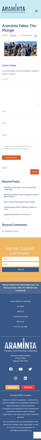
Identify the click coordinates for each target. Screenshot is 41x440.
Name (4, 111)
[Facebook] (10, 369)
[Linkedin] (25, 378)
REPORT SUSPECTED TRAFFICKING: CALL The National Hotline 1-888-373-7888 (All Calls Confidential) (21, 288)
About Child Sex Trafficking (20, 301)
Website (4, 135)
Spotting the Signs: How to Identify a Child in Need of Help (21, 196)
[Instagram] (15, 378)
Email (4, 123)
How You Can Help (20, 327)
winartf (5, 35)
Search (4, 168)
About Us (20, 311)
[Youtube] (20, 369)
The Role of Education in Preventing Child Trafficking (20, 188)
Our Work (20, 306)
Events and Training (20, 316)
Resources (20, 321)
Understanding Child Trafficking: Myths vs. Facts (20, 208)
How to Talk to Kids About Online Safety (19, 202)
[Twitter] (30, 369)
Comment (5, 79)
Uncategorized (26, 35)
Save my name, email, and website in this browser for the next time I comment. (17, 147)
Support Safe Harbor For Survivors (17, 214)
